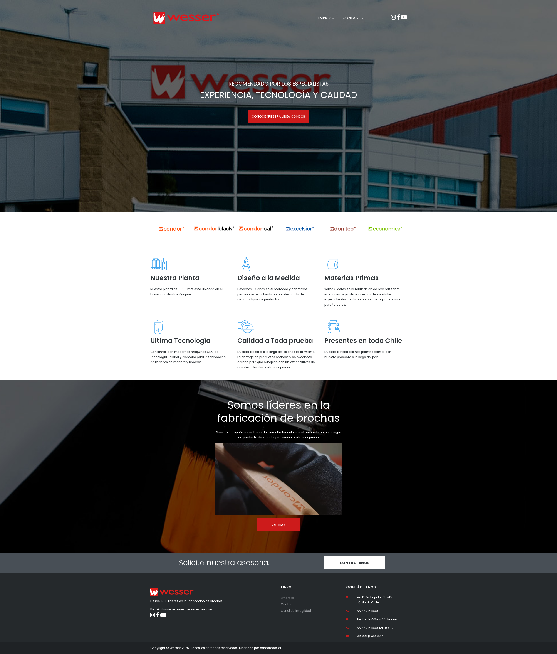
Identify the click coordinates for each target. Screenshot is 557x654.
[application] (278, 479)
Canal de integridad (296, 610)
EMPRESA (326, 17)
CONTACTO (353, 17)
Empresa (287, 598)
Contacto (288, 604)
